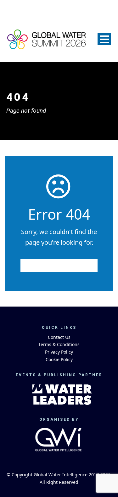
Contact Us (59, 337)
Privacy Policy (59, 352)
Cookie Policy (59, 359)
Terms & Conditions (59, 344)
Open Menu (104, 39)
